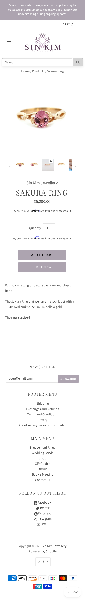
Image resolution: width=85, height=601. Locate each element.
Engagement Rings (42, 447)
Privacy (42, 419)
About (42, 469)
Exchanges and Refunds (42, 409)
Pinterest (44, 513)
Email (44, 524)
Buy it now (41, 267)
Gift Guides (42, 463)
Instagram (44, 518)
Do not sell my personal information (42, 425)
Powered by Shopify (43, 551)
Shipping (42, 403)
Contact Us (42, 480)
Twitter (44, 508)
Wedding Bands (42, 453)
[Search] (78, 62)
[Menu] (8, 43)
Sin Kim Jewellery (42, 183)
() (69, 24)
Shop (42, 458)
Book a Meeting (42, 474)
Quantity (35, 228)
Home (25, 71)
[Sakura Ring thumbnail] (20, 164)
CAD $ (41, 561)
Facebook (44, 502)
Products (38, 71)
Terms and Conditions (42, 414)
